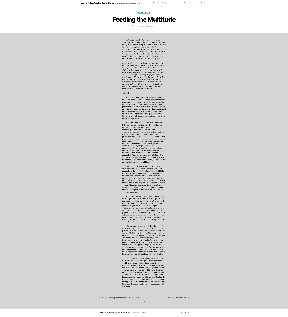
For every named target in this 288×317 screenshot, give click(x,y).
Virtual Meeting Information (199, 3)
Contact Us (156, 3)
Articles (186, 3)
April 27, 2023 (152, 26)
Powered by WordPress (139, 313)
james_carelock (140, 26)
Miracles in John (144, 12)
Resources (179, 3)
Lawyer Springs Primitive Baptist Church (97, 3)
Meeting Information (168, 3)
